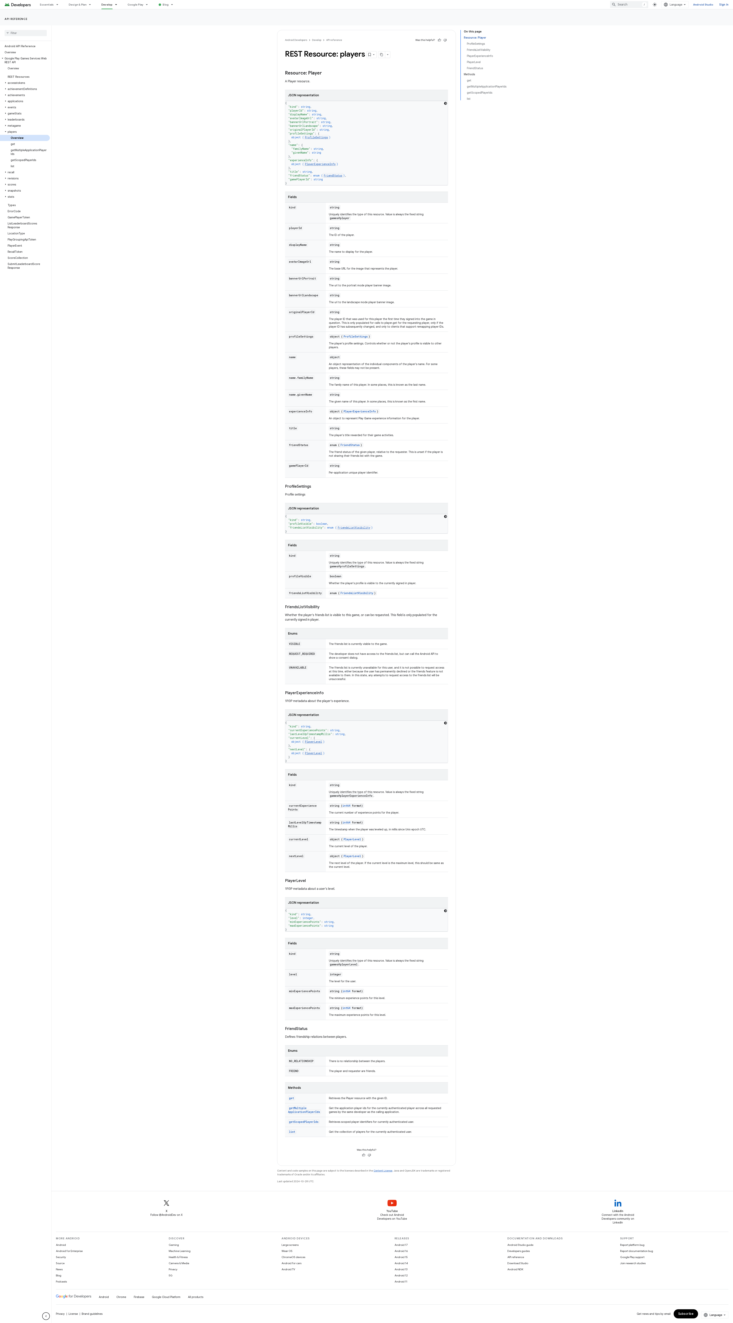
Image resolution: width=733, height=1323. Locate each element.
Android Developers (296, 40)
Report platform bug (632, 1245)
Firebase (139, 1297)
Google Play (136, 4)
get (291, 1098)
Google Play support (632, 1257)
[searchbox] (26, 33)
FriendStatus (333, 175)
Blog (166, 4)
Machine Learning (180, 1251)
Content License (383, 1170)
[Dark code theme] (445, 103)
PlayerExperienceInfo (320, 164)
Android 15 (401, 1257)
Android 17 (401, 1245)
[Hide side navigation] (46, 1316)
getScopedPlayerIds (303, 1122)
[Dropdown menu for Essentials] (59, 4)
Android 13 (401, 1269)
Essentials (47, 4)
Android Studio (703, 4)
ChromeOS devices (293, 1257)
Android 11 (401, 1281)
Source (60, 1263)
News (59, 1269)
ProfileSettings (316, 137)
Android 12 (401, 1275)
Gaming (174, 1245)
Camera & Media (179, 1263)
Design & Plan (77, 4)
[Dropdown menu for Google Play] (148, 4)
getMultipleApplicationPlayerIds (304, 1110)
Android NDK (515, 1269)
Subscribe (686, 1314)
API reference (16, 19)
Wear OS (287, 1251)
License (73, 1313)
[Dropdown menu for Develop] (118, 4)
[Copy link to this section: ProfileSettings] (315, 486)
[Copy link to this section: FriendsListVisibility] (323, 607)
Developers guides (518, 1251)
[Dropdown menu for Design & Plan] (91, 4)
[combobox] (629, 4)
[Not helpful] (445, 40)
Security (61, 1257)
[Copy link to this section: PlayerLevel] (309, 881)
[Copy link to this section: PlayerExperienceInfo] (327, 693)
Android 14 (401, 1263)
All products (195, 1297)
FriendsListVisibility (354, 527)
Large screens (290, 1245)
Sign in (723, 4)
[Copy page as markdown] (381, 54)
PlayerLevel (313, 741)
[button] (25, 60)
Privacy (173, 1269)
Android (61, 1245)
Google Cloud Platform (166, 1297)
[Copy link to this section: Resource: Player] (325, 73)
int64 (346, 805)
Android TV (288, 1269)
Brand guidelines (92, 1313)
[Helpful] (439, 40)
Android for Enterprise (69, 1251)
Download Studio (517, 1263)
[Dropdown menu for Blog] (174, 4)
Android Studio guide (520, 1245)
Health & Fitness (178, 1257)
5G (171, 1275)
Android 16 (401, 1251)
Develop (107, 4)
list (292, 1132)
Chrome (121, 1297)
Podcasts (61, 1281)
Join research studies (633, 1263)
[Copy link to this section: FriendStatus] (311, 1029)
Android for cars (291, 1263)
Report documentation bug (636, 1251)
